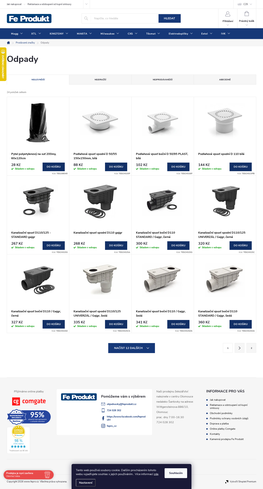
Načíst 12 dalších (128, 348)
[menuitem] (17, 33)
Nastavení (85, 483)
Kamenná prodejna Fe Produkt (227, 439)
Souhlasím (176, 473)
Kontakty (215, 434)
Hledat (169, 18)
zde (156, 474)
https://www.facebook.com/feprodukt (126, 418)
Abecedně (225, 79)
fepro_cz (111, 426)
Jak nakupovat (14, 4)
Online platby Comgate (222, 429)
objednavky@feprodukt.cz (121, 404)
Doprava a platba (219, 423)
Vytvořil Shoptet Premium (243, 481)
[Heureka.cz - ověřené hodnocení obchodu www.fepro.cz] (18, 439)
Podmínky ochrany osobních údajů (229, 418)
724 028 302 (114, 410)
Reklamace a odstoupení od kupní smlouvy (49, 4)
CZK (245, 4)
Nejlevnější (38, 79)
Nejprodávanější (162, 79)
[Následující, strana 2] (239, 348)
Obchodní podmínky (221, 413)
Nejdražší (100, 79)
